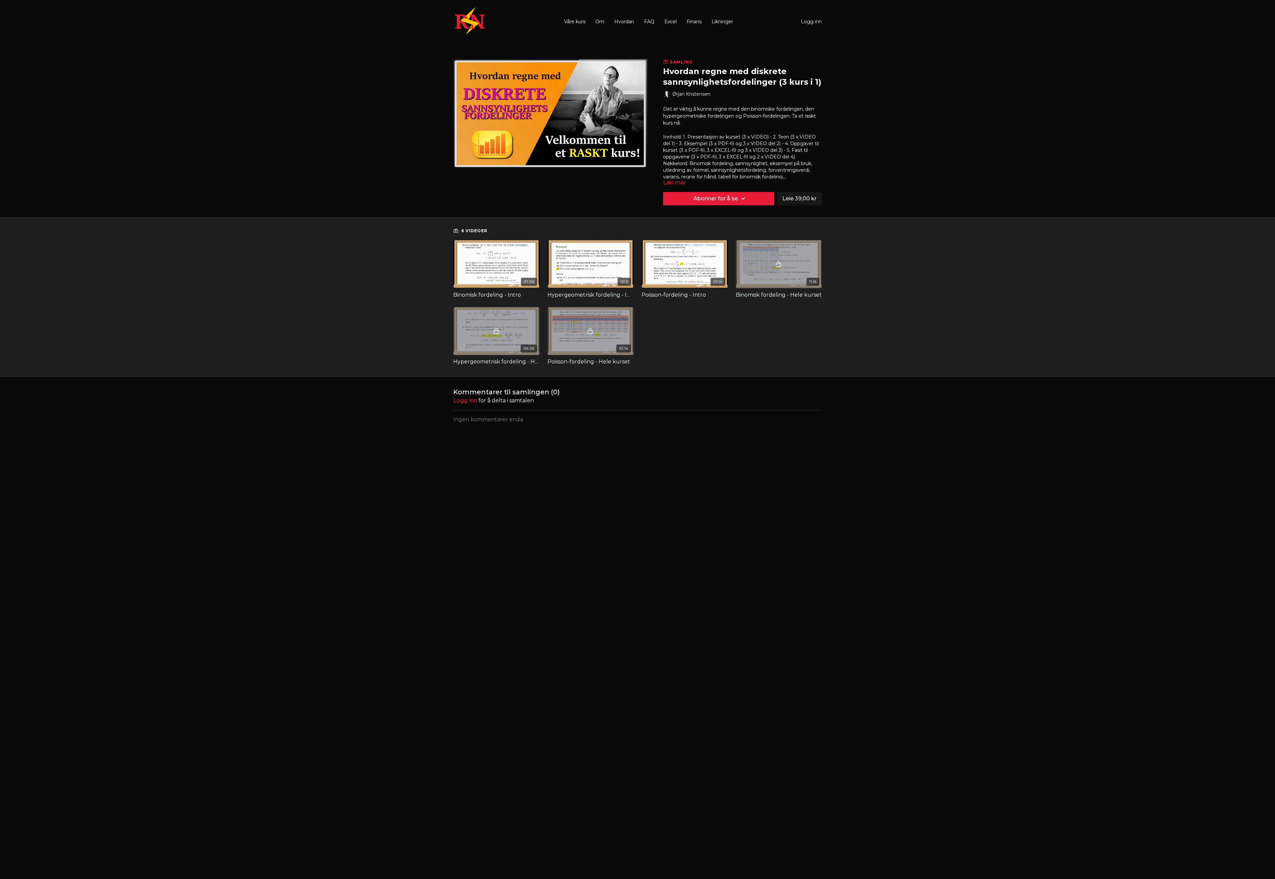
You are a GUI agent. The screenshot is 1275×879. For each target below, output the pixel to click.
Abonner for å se (715, 198)
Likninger (722, 22)
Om (599, 22)
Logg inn (811, 22)
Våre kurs (574, 22)
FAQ (649, 22)
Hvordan (624, 22)
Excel (670, 22)
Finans (694, 22)
